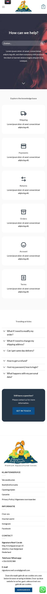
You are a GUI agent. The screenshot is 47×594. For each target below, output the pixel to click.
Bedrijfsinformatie (10, 485)
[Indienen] (42, 43)
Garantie (5, 494)
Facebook (6, 528)
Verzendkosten (8, 480)
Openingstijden (8, 489)
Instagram (6, 523)
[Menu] (3, 7)
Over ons (6, 514)
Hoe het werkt (8, 519)
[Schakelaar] (4, 331)
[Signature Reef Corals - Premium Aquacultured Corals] (23, 7)
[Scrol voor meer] (23, 83)
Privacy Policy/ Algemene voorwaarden (19, 499)
